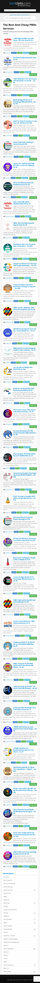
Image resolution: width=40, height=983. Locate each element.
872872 (26, 53)
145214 (27, 826)
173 (22, 614)
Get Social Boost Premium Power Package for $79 (23, 518)
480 (21, 424)
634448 (28, 278)
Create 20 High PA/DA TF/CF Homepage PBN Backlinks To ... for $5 (24, 579)
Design (6, 906)
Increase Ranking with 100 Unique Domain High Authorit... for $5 (25, 433)
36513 (28, 322)
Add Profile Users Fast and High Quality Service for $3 (24, 853)
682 (21, 845)
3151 (17, 614)
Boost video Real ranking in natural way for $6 (23, 143)
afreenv (8, 53)
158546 (26, 658)
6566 (13, 178)
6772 (16, 135)
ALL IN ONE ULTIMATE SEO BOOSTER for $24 (22, 368)
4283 (13, 362)
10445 (14, 95)
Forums (19, 913)
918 (21, 259)
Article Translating (9, 883)
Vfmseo (8, 95)
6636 (16, 157)
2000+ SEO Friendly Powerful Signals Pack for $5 (23, 224)
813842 (28, 301)
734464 (26, 572)
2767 (19, 178)
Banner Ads (7, 893)
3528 (12, 468)
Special (6, 955)
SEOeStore (9, 722)
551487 (28, 782)
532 (20, 805)
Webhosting (19, 971)
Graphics (6, 916)
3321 (21, 278)
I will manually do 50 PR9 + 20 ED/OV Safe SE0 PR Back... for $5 (25, 687)
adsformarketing (10, 741)
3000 (17, 635)
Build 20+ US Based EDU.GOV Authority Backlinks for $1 (23, 389)
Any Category (8, 880)
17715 (14, 53)
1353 (20, 553)
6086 (13, 197)
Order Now (33, 53)
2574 (16, 782)
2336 (16, 826)
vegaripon (8, 805)
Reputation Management (11, 942)
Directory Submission (10, 909)
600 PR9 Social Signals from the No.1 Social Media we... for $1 (24, 330)
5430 (15, 259)
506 (22, 680)
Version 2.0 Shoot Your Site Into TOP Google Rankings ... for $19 (25, 264)
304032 (27, 259)
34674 (28, 614)
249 (22, 322)
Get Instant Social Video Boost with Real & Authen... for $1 (24, 411)
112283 (30, 741)
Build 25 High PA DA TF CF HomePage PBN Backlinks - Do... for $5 (25, 102)
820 (22, 72)
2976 (15, 658)
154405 (27, 593)
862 (20, 343)
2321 (16, 845)
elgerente (8, 343)
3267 (16, 532)
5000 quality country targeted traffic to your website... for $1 (24, 349)
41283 (29, 635)
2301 (15, 866)
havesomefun (9, 322)
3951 (15, 382)
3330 (17, 489)
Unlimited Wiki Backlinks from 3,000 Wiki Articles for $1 (24, 709)
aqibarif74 (9, 593)
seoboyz (8, 572)
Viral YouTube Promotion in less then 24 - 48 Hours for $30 (25, 122)
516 (18, 468)
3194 (15, 593)
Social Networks (19, 949)
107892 (27, 237)
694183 (25, 178)
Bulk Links (19, 903)
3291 (14, 512)
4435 (15, 343)
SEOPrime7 (9, 447)
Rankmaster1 (9, 403)
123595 (24, 468)
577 (21, 826)
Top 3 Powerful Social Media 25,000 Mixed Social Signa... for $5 (24, 811)
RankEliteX (9, 259)
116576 (27, 845)
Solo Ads (6, 952)
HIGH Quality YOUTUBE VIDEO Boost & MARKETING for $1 (24, 455)
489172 (26, 95)
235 (23, 216)
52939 (26, 722)
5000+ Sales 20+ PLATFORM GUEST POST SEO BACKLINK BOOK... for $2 (23, 665)
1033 (20, 593)
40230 (24, 362)
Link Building (19, 919)
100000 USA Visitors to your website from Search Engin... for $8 (25, 729)
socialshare (9, 826)
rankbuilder (9, 135)
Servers (6, 945)
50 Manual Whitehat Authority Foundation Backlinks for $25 (24, 539)
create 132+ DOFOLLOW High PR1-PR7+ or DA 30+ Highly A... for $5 (24, 165)
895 (23, 489)
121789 (26, 343)
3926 (15, 424)
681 (19, 197)
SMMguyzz (9, 424)
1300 (20, 701)
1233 (21, 447)
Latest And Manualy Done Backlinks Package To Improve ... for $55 (24, 286)
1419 (24, 741)
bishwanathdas (10, 216)
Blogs (5, 896)
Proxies (6, 932)
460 (21, 237)
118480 (26, 805)
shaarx (8, 178)
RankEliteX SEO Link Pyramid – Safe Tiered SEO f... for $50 (24, 245)
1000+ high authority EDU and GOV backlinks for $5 (24, 601)
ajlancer (8, 512)
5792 (17, 216)
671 (22, 157)
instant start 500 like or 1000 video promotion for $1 (23, 622)
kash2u (8, 197)
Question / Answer (19, 936)
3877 (17, 403)
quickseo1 (8, 658)
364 (19, 762)
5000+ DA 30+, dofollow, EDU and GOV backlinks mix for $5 (24, 309)
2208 (20, 53)
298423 (27, 382)
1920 (20, 382)
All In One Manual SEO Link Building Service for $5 (23, 184)
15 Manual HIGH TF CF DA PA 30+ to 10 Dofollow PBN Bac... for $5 (24, 644)
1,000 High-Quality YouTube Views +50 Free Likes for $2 (23, 39)
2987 (15, 701)
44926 (29, 216)
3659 (16, 447)
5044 (16, 278)
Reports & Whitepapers (11, 939)
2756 (20, 95)
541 (21, 722)
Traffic (5, 958)
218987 (28, 72)
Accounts (6, 877)
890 (20, 658)
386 (19, 362)
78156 (26, 866)
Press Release (8, 926)
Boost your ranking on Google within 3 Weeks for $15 (24, 559)
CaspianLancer (10, 489)
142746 (28, 157)
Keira (7, 468)
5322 (15, 237)
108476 (28, 532)
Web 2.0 (6, 968)
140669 (28, 680)
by (7, 53)
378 (22, 532)
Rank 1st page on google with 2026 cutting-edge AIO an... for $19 (24, 498)
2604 (22, 782)
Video (5, 962)
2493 (21, 301)
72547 (24, 762)
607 (22, 403)
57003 (28, 403)
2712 (20, 116)
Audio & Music (19, 890)
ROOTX (8, 362)
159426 (25, 197)
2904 (15, 722)
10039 (14, 116)
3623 (19, 512)
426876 (26, 116)
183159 (27, 701)
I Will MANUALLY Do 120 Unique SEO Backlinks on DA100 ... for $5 (25, 81)
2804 (18, 741)
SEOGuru (8, 553)
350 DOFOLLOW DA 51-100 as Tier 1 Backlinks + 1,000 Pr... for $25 (24, 769)
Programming (19, 929)
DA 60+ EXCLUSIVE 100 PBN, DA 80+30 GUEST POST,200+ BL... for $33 (25, 790)
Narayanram (9, 72)
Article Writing (8, 887)
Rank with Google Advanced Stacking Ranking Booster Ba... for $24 (24, 834)
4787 (16, 301)
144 (23, 635)
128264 (27, 424)
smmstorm (9, 237)
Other (19, 923)
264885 (27, 553)
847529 (26, 512)
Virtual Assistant (19, 965)
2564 (15, 805)
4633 (17, 322)
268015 (27, 135)
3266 (14, 572)
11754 (17, 72)
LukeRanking (9, 782)
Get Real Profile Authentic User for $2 (24, 58)
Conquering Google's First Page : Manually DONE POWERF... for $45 (25, 475)
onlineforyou (9, 680)
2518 (19, 572)
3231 (14, 553)
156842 (28, 447)
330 (21, 866)
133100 (29, 489)
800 (21, 135)
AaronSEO (9, 701)
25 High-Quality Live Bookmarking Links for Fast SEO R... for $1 (23, 750)
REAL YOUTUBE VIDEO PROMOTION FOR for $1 (22, 203)
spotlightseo (9, 278)
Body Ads (6, 900)
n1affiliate (8, 382)
